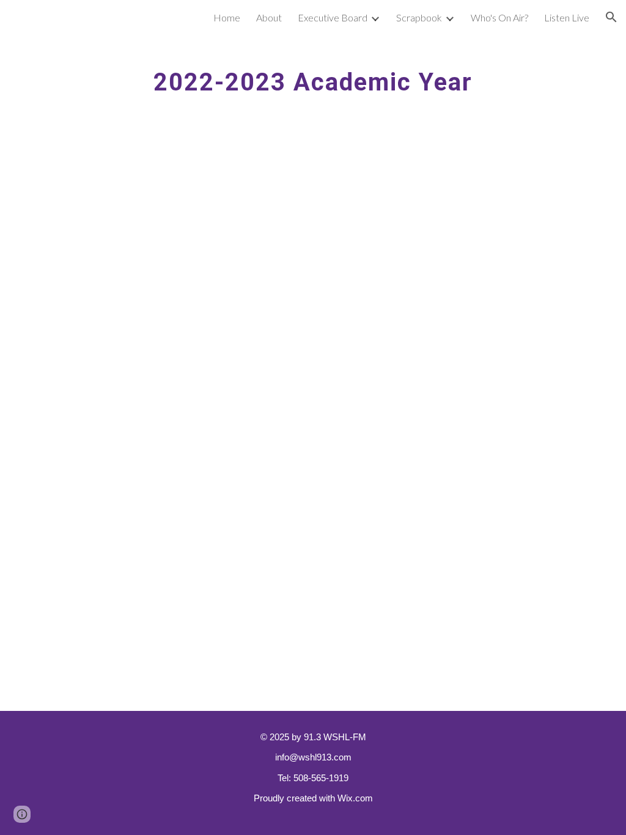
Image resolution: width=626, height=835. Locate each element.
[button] (611, 17)
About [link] (269, 17)
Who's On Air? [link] (499, 17)
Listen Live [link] (566, 17)
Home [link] (226, 17)
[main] (313, 76)
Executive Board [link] (332, 17)
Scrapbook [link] (419, 17)
